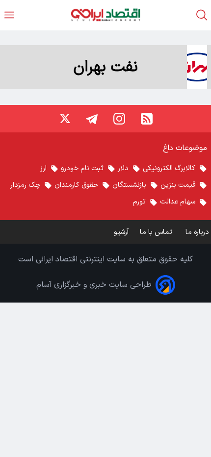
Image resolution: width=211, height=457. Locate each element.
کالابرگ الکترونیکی (169, 168)
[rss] (147, 119)
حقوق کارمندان (76, 185)
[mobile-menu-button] (9, 15)
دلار (123, 168)
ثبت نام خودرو (82, 168)
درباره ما (198, 232)
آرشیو (121, 232)
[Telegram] (92, 119)
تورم (139, 202)
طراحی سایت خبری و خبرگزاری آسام (94, 285)
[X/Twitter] (64, 119)
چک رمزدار (25, 185)
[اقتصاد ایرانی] (105, 15)
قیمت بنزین (177, 185)
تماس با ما (157, 232)
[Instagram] (119, 119)
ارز (43, 168)
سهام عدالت (177, 202)
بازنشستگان (129, 185)
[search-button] (202, 15)
